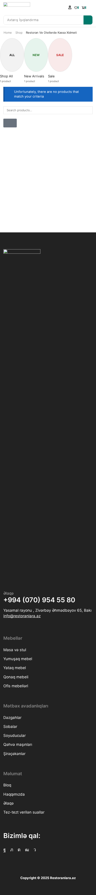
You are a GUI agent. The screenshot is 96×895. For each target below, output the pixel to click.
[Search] (87, 19)
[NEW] (34, 48)
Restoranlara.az (63, 878)
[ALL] (10, 48)
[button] (70, 7)
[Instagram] (19, 849)
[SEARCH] (89, 110)
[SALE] (58, 48)
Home (8, 32)
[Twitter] (11, 849)
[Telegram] (34, 849)
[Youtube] (27, 849)
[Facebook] (4, 849)
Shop (19, 32)
